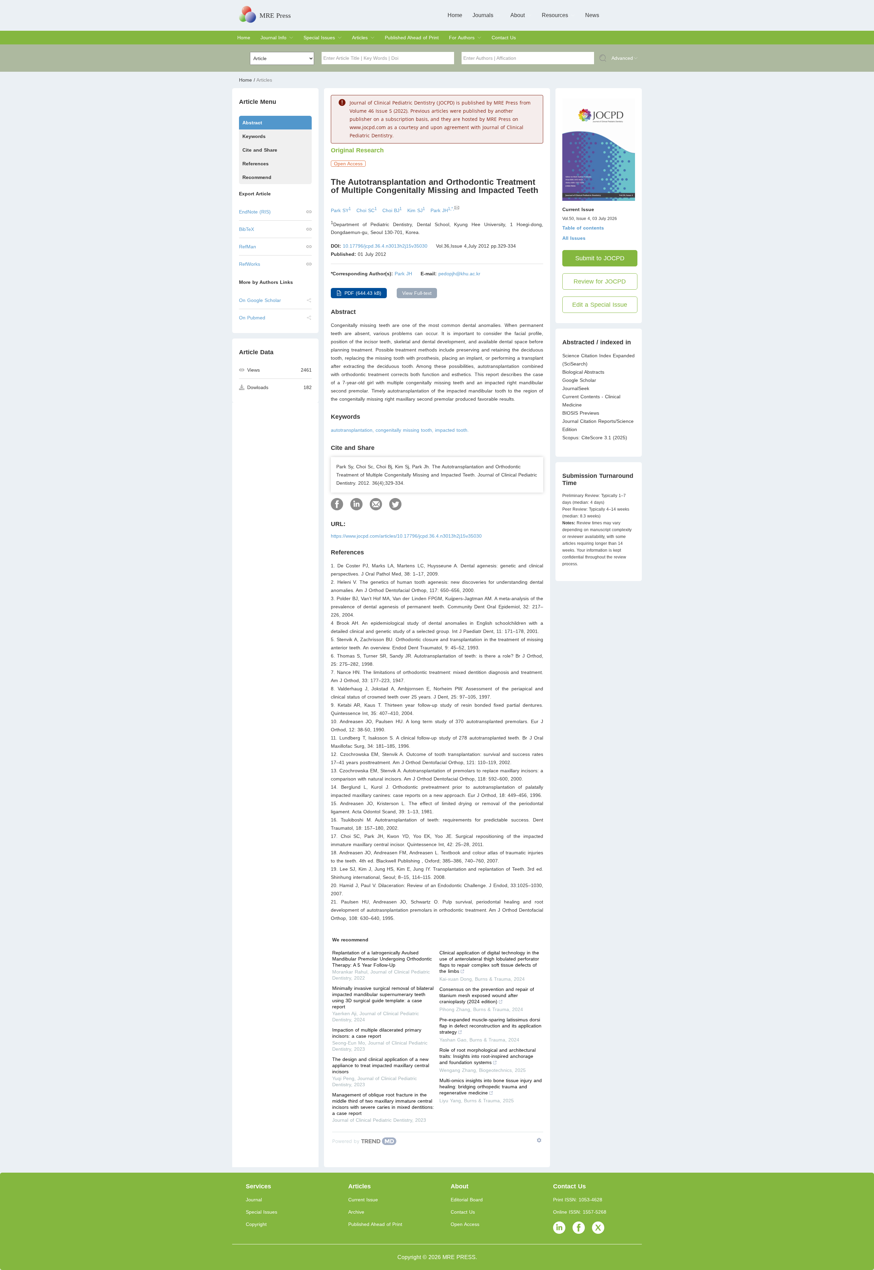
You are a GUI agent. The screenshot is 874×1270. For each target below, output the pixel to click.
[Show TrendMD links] (539, 1140)
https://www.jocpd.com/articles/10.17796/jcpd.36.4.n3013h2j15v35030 (406, 536)
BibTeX (246, 229)
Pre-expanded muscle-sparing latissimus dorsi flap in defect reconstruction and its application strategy (490, 1026)
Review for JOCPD (600, 281)
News (592, 15)
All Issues (574, 238)
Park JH (403, 273)
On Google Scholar (260, 300)
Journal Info (273, 37)
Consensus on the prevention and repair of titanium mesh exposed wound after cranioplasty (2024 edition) (486, 995)
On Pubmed (252, 317)
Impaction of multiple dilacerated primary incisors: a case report (376, 1033)
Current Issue (363, 1199)
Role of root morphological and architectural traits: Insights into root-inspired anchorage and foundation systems (487, 1056)
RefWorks (249, 264)
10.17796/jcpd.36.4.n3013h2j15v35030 (385, 246)
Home (455, 15)
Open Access (465, 1224)
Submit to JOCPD (599, 258)
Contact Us (504, 37)
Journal (254, 1199)
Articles (360, 37)
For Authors (462, 37)
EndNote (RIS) (255, 212)
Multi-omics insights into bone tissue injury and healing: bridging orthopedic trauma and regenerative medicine (490, 1086)
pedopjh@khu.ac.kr (459, 273)
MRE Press (275, 15)
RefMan (247, 246)
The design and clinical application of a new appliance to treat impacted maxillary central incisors (380, 1065)
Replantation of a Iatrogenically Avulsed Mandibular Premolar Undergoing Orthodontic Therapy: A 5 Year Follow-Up (382, 959)
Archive (356, 1212)
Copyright (256, 1224)
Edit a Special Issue (599, 304)
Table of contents (583, 228)
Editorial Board (467, 1199)
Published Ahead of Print (412, 37)
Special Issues (319, 37)
